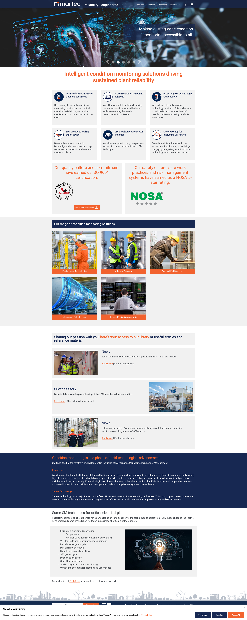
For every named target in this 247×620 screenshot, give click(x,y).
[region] (123, 612)
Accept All (236, 615)
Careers (178, 605)
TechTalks (74, 581)
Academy (163, 5)
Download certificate (84, 207)
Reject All (219, 615)
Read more (107, 363)
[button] (107, 62)
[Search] (185, 5)
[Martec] (86, 4)
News (159, 605)
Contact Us (189, 605)
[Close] (244, 607)
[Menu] (192, 4)
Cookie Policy (146, 615)
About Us (168, 605)
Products (140, 5)
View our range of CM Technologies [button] (177, 48)
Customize (202, 615)
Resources (175, 5)
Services (151, 5)
